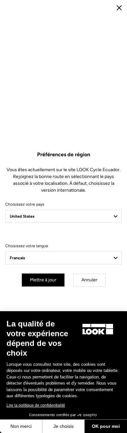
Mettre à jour (43, 280)
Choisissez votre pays (24, 204)
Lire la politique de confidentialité (36, 405)
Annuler (89, 280)
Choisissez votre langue (26, 246)
